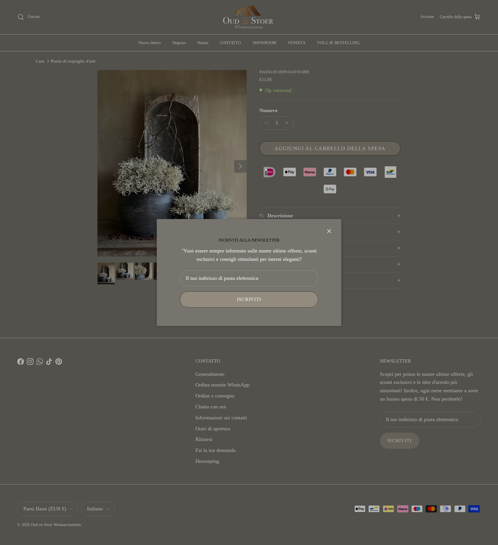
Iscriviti (249, 299)
